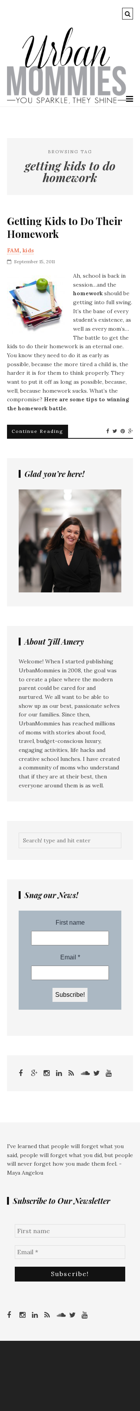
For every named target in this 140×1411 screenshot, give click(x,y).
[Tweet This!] (114, 431)
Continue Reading (37, 431)
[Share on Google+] (130, 431)
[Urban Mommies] (66, 101)
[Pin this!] (123, 431)
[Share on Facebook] (107, 431)
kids (28, 250)
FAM (13, 250)
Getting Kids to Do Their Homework (64, 227)
